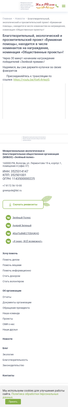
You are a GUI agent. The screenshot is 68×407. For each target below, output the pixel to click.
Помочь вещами (12, 265)
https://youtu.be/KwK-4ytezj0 (31, 79)
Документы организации (17, 302)
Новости (7, 338)
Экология (8, 354)
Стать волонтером (13, 281)
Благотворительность (15, 359)
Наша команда (11, 313)
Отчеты (7, 297)
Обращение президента (16, 307)
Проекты (8, 318)
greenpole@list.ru (12, 190)
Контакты (8, 375)
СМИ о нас (8, 324)
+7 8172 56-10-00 (12, 185)
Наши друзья (10, 329)
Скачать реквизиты (25, 204)
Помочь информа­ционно (17, 270)
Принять (13, 401)
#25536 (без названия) (45, 6)
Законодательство (13, 365)
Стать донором (11, 276)
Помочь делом (11, 259)
